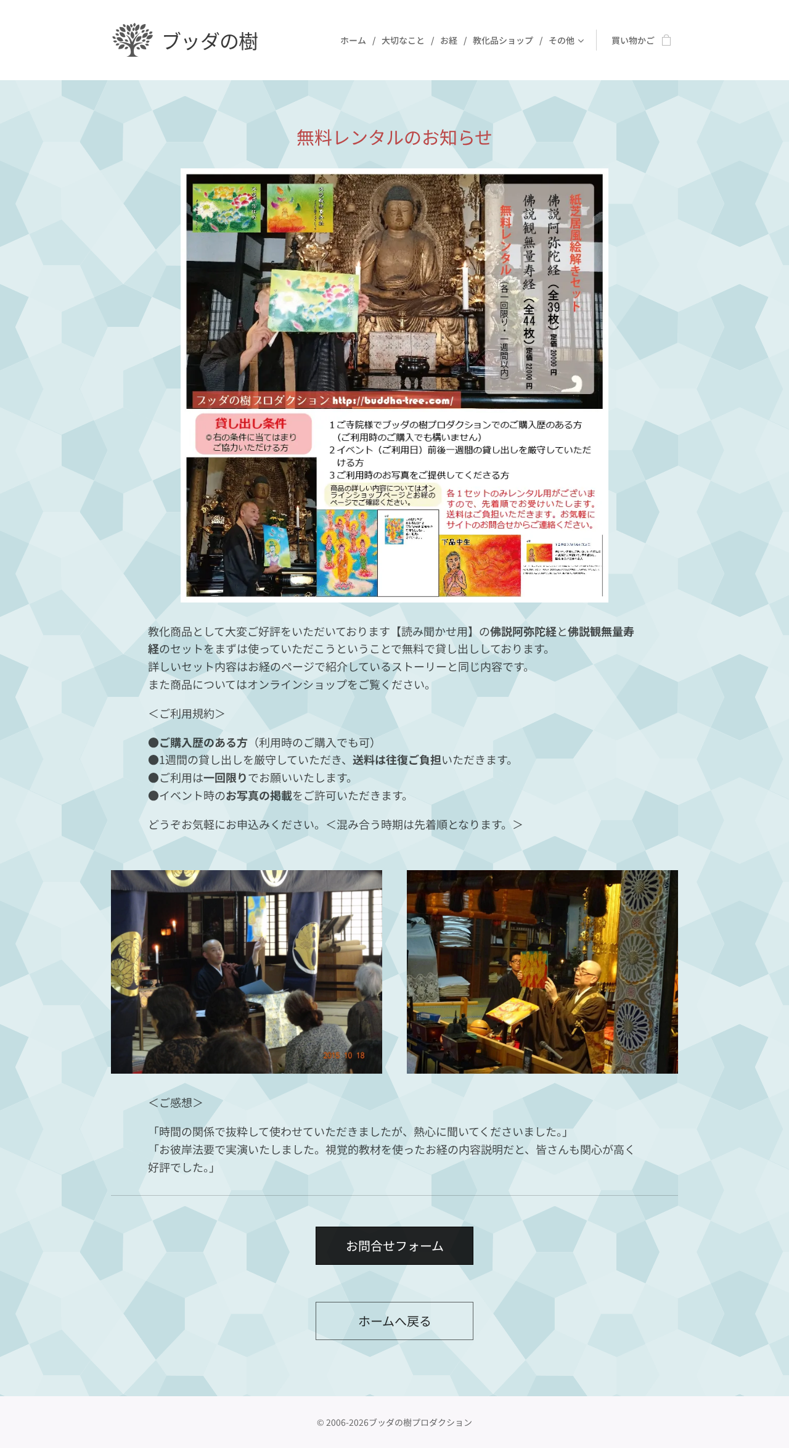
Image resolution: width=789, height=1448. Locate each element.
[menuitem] (356, 40)
